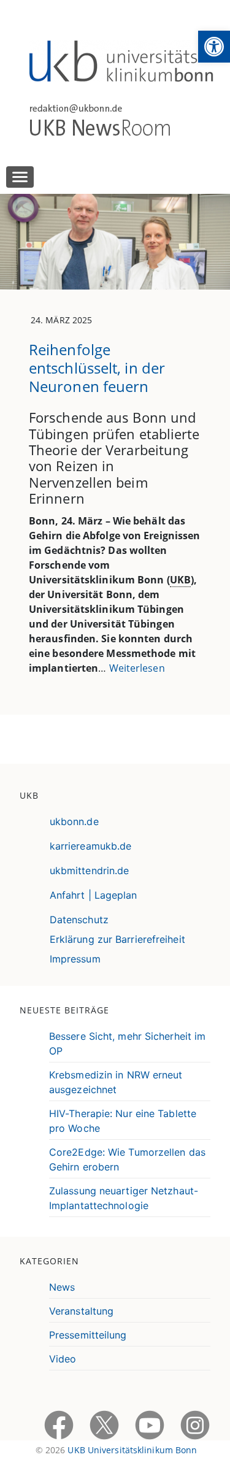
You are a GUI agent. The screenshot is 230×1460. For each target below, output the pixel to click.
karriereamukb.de (91, 846)
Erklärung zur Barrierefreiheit (117, 939)
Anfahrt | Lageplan (93, 895)
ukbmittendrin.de (89, 870)
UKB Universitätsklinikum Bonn (132, 1450)
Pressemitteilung (88, 1335)
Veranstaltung (81, 1311)
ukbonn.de (74, 821)
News (62, 1287)
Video (63, 1359)
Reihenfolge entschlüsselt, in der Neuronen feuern (97, 367)
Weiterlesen (137, 668)
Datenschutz (79, 919)
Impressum (75, 959)
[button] (214, 47)
